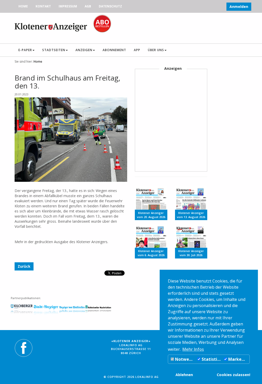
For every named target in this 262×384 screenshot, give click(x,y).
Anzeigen (83, 50)
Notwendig (185, 359)
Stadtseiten (53, 50)
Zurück (24, 266)
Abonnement (114, 50)
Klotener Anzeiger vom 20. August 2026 (151, 215)
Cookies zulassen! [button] (233, 374)
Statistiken (212, 359)
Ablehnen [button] (184, 374)
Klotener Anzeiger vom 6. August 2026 (151, 253)
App (137, 50)
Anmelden (239, 6)
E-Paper (25, 50)
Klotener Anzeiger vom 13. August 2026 (191, 215)
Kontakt (43, 6)
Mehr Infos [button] (193, 349)
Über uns (156, 50)
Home (23, 6)
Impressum (68, 6)
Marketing (238, 359)
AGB (88, 6)
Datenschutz (110, 6)
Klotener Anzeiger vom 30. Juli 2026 (191, 253)
